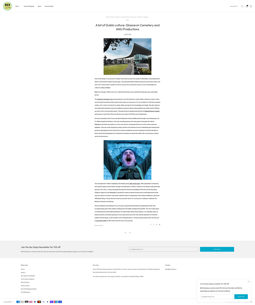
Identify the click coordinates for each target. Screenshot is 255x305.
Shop (17, 6)
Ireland (140, 17)
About (39, 6)
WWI (127, 20)
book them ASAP (101, 220)
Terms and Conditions (27, 279)
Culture (112, 17)
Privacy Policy (25, 285)
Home (23, 269)
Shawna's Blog (49, 6)
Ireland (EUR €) (233, 6)
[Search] (242, 6)
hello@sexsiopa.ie (170, 269)
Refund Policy (25, 282)
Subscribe (241, 296)
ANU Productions (135, 183)
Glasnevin (133, 17)
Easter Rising (125, 17)
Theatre (145, 17)
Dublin (118, 17)
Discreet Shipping (29, 6)
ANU (107, 17)
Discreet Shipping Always (28, 289)
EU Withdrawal (25, 292)
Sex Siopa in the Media (28, 276)
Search (23, 272)
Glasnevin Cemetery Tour (105, 99)
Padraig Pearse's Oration (152, 111)
